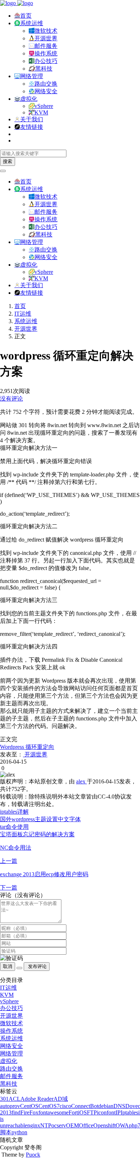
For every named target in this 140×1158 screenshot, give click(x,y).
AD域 (60, 1099)
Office (86, 1125)
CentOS (29, 1106)
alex (81, 781)
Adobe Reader (36, 1099)
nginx (33, 1125)
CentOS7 (49, 1106)
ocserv (58, 1125)
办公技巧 (45, 61)
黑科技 (43, 68)
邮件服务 (45, 46)
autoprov (10, 1106)
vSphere (43, 106)
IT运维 (22, 314)
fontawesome (53, 1112)
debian (105, 1106)
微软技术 (45, 31)
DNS (119, 1106)
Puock (33, 1155)
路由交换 (45, 84)
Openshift (104, 1125)
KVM (41, 112)
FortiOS (78, 1112)
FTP (92, 1112)
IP (118, 1112)
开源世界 (45, 38)
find (15, 1112)
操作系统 (45, 53)
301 (4, 1099)
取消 (7, 966)
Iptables (129, 1112)
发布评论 (37, 966)
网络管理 (31, 76)
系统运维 (31, 23)
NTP (45, 1125)
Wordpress (12, 747)
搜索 (7, 161)
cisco (65, 1106)
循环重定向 (39, 747)
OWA (122, 1125)
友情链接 (31, 127)
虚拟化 (28, 99)
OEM (72, 1125)
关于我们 (31, 119)
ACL (14, 1099)
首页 (26, 16)
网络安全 (45, 91)
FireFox (29, 1112)
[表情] (19, 968)
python (19, 1132)
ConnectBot (84, 1106)
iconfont (106, 1112)
